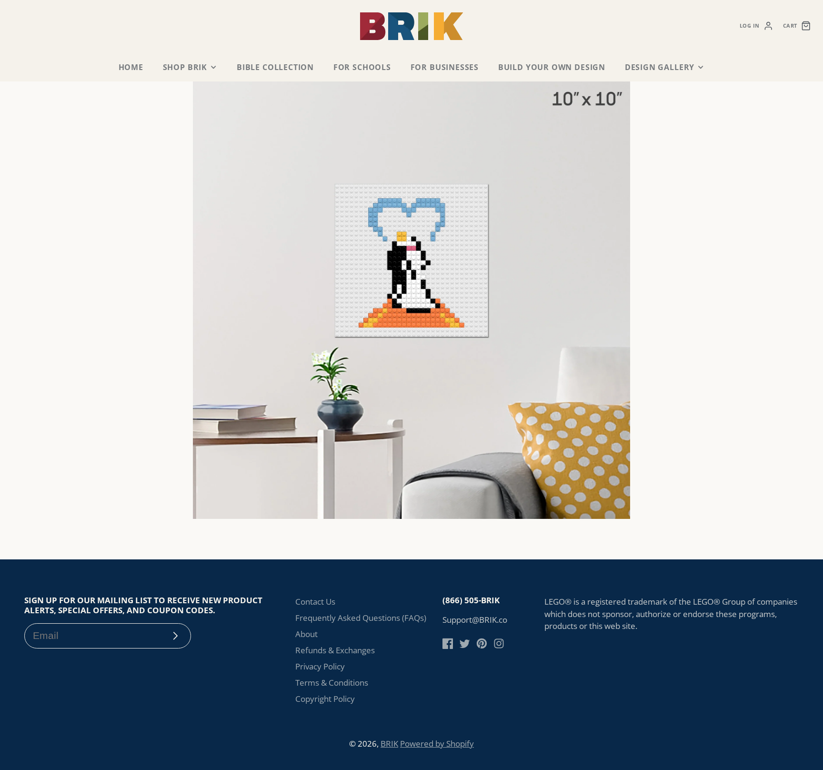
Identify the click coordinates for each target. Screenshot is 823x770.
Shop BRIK (185, 67)
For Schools (362, 67)
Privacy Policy (320, 666)
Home (131, 67)
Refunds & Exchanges (335, 650)
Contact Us (315, 601)
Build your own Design (551, 67)
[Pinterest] (481, 643)
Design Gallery (659, 67)
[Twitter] (464, 643)
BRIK (389, 743)
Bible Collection (275, 67)
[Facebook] (447, 643)
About (306, 633)
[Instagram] (498, 643)
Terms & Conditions (331, 682)
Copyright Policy (325, 698)
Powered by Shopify (437, 743)
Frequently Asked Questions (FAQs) (360, 617)
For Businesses (445, 67)
